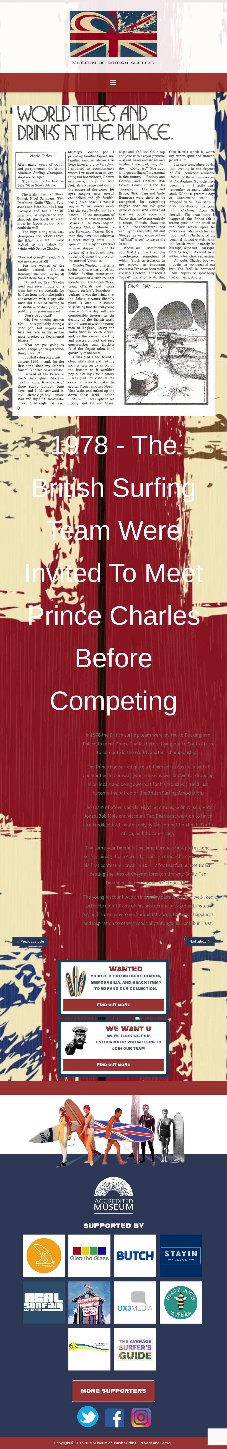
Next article (198, 941)
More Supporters (113, 1391)
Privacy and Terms (155, 1442)
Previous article (32, 941)
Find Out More (113, 1005)
